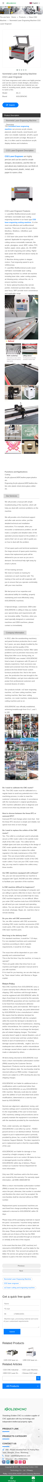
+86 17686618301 (21, 1459)
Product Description (11, 115)
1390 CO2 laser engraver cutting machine (31, 1360)
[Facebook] (3, 1462)
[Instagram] (20, 1462)
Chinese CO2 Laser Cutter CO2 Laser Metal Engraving (31, 1373)
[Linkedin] (7, 1462)
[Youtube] (16, 1462)
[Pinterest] (24, 1462)
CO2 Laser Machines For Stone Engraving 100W (31, 1370)
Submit (12, 1332)
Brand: (4, 96)
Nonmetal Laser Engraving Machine (17, 1279)
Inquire (12, 105)
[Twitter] (12, 1462)
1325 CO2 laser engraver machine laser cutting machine (12, 1360)
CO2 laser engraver (11, 1283)
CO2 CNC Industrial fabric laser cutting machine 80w (12, 1370)
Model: (5, 93)
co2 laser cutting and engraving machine (19, 1288)
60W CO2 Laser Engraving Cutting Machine (12, 1373)
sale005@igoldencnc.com (20, 1456)
